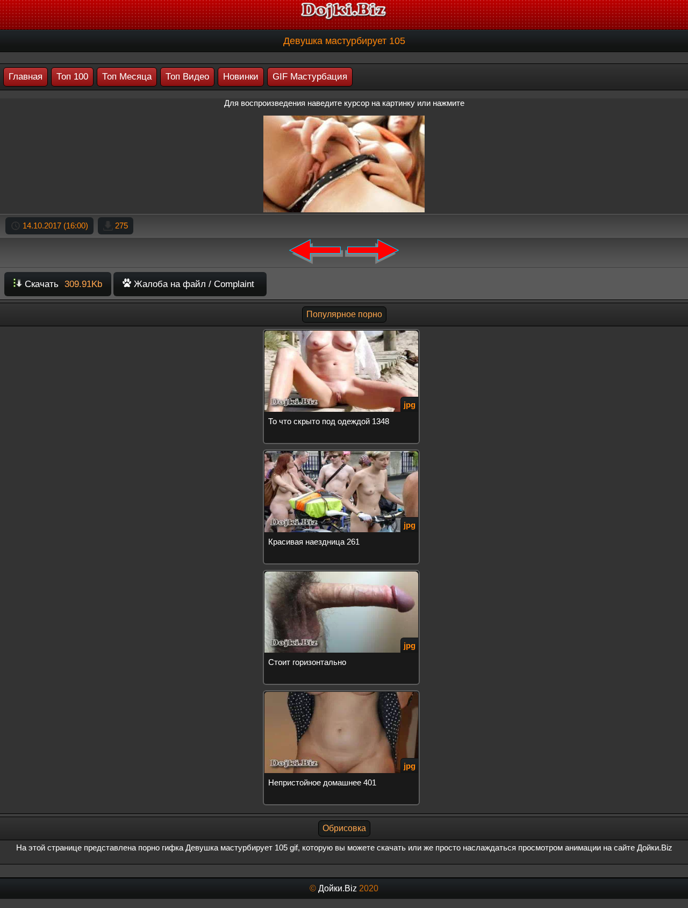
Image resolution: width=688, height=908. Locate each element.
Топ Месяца (127, 77)
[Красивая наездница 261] (344, 454)
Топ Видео (187, 77)
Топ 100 (72, 77)
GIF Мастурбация (310, 77)
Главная (25, 77)
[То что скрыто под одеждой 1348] (344, 333)
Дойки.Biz (337, 888)
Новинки (241, 77)
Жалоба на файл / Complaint (192, 284)
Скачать (62, 284)
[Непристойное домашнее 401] (344, 694)
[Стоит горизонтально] (344, 574)
